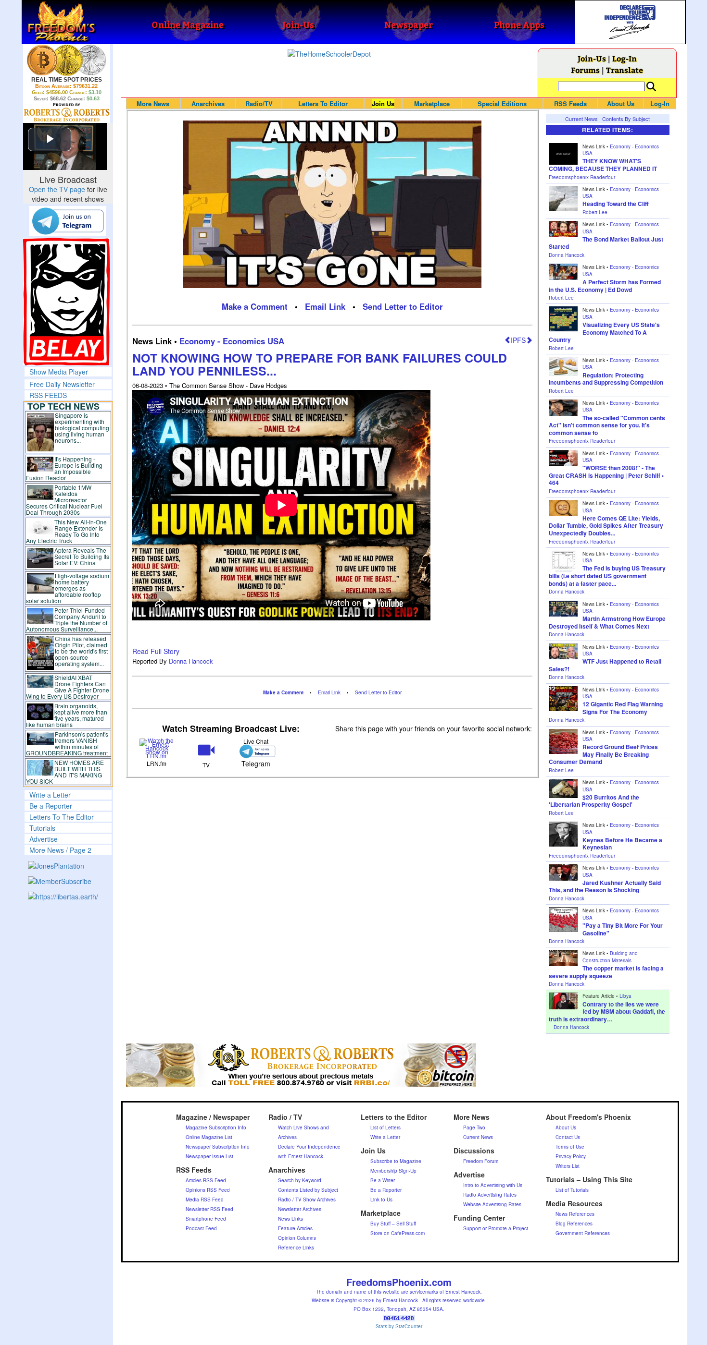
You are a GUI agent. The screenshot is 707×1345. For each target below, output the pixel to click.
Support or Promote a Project (495, 1228)
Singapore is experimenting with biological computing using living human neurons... (82, 427)
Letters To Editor (323, 103)
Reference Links (296, 1247)
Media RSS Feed (205, 1199)
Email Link (325, 306)
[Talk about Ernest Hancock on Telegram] (255, 751)
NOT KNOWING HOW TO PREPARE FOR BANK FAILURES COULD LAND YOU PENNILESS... (319, 364)
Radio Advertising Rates (490, 1194)
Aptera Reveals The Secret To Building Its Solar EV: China (81, 556)
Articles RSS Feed (206, 1180)
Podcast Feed (201, 1228)
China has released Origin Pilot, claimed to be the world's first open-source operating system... (81, 650)
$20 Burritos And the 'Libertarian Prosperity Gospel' (594, 801)
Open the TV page (57, 189)
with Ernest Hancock (300, 1156)
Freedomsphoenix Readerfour (582, 177)
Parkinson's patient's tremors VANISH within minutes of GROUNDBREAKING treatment (67, 743)
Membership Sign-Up (393, 1170)
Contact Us (568, 1137)
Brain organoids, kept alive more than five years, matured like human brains (67, 715)
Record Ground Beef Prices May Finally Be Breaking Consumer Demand (603, 754)
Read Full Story (155, 651)
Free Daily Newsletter (62, 384)
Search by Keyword (299, 1180)
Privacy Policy (571, 1156)
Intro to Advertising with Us (492, 1185)
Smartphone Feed (206, 1218)
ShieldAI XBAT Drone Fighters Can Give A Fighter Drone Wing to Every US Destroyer (68, 686)
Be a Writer (382, 1180)
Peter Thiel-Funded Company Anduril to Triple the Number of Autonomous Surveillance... (67, 619)
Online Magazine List (209, 1137)
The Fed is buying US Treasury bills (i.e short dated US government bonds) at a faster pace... (607, 575)
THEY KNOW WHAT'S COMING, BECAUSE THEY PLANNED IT (603, 165)
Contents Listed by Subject (308, 1190)
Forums (585, 70)
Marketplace (432, 103)
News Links (290, 1218)
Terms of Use (570, 1146)
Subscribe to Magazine (395, 1161)
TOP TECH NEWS (63, 406)
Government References (583, 1233)
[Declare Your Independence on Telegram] (67, 220)
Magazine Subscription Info (216, 1127)
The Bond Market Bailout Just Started (606, 243)
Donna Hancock (191, 661)
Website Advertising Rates (492, 1204)
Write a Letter (50, 795)
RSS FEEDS (48, 395)
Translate (624, 70)
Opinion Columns (297, 1238)
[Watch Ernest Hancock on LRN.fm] (157, 747)
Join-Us (592, 58)
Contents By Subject (626, 118)
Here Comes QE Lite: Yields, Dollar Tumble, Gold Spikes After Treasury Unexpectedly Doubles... (606, 525)
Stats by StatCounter (399, 1326)
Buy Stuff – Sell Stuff (393, 1223)
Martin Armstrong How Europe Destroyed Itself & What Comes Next (607, 622)
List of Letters (385, 1127)
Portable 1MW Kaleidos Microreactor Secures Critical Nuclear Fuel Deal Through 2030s (64, 499)
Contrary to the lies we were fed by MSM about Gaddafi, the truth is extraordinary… (607, 1011)
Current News (581, 118)
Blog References (574, 1223)
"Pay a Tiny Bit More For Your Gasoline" (622, 929)
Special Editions (502, 103)
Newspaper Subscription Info (218, 1146)
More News (153, 103)
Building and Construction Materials (610, 956)
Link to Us (381, 1199)
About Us (620, 103)
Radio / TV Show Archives (307, 1199)
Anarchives (208, 103)
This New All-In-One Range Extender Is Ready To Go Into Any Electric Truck (66, 531)
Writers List (568, 1166)
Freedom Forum (480, 1161)
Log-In (624, 58)
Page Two (474, 1127)
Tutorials (42, 828)
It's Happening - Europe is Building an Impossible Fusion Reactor (64, 468)
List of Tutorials (572, 1190)
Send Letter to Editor (403, 306)
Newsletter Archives (299, 1209)
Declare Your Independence (309, 1146)
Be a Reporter (50, 806)
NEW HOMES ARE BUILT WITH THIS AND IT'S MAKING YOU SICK (65, 771)
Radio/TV (259, 103)
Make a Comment (255, 306)
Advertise (43, 839)
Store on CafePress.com (397, 1233)
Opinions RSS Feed (208, 1190)
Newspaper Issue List (209, 1156)
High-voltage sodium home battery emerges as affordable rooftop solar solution (67, 588)
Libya (625, 996)
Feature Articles (295, 1228)
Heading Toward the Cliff (615, 203)
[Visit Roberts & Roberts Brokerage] (66, 60)
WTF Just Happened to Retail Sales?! (605, 665)
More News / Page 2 (60, 850)
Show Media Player (58, 371)
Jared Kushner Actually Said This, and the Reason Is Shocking (605, 886)
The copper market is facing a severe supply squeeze (606, 972)
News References (575, 1214)
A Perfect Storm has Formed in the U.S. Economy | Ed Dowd (605, 286)
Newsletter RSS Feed (209, 1209)
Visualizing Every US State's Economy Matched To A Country (604, 332)
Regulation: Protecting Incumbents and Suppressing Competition (606, 379)
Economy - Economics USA (231, 341)
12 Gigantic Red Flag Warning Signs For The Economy (622, 708)
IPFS (518, 340)
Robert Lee (594, 212)
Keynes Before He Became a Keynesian (622, 844)
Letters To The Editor (61, 817)
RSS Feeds (570, 103)
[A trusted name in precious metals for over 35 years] (66, 112)
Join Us (383, 103)
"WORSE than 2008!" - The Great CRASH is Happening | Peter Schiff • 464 (606, 475)
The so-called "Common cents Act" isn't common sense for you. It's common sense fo (607, 425)
